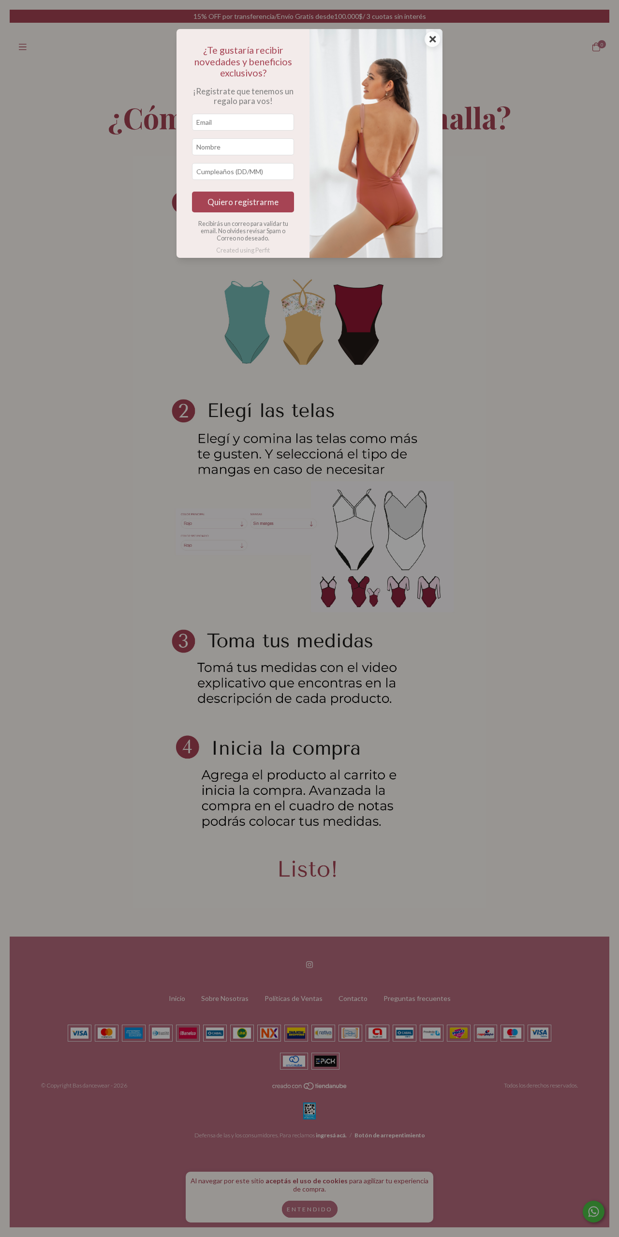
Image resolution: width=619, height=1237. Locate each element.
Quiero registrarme (243, 202)
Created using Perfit (243, 250)
